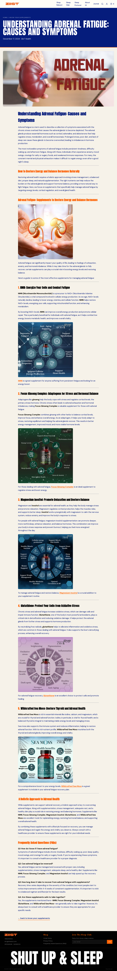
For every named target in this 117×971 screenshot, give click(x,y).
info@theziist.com (11, 941)
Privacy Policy (48, 941)
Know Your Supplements (20, 17)
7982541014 (9, 939)
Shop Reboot (59, 3)
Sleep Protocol (78, 3)
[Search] (102, 4)
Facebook (17, 944)
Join (109, 942)
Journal (96, 4)
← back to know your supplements (34, 918)
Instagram (8, 944)
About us (87, 3)
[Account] (107, 4)
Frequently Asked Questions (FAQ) (54, 943)
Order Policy (47, 938)
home (5, 17)
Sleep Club (68, 3)
